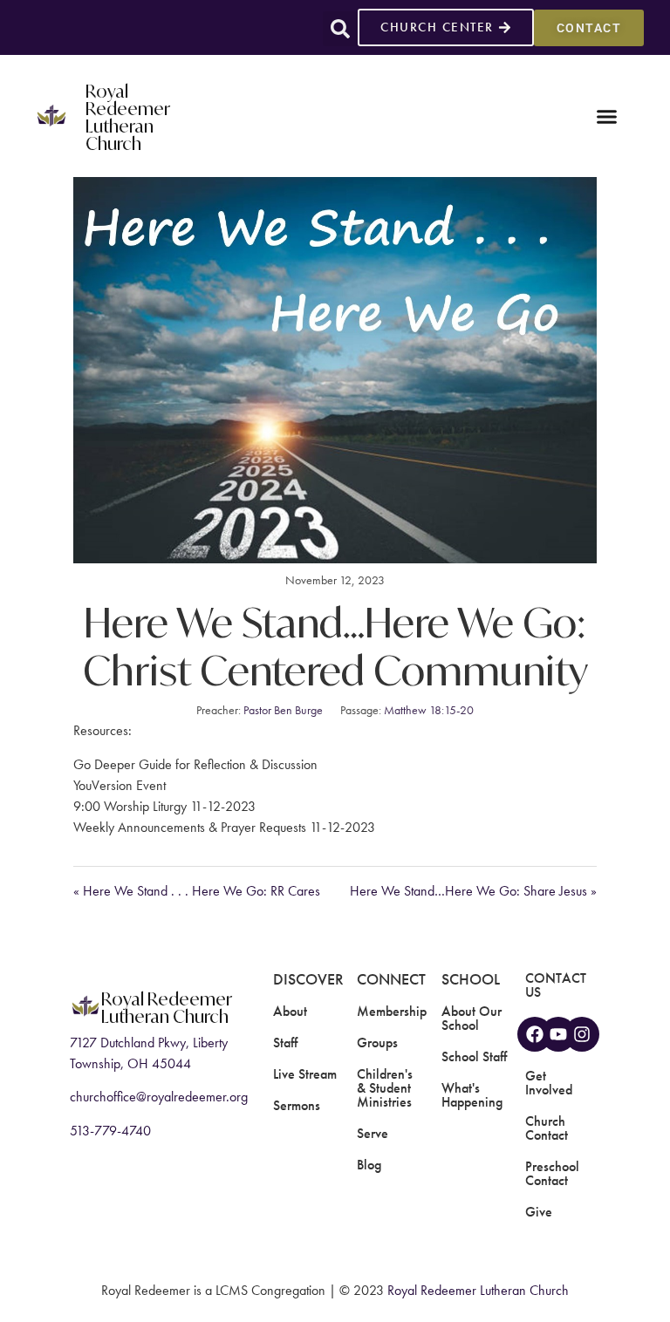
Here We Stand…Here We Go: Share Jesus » (473, 891)
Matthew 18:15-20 (429, 710)
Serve (372, 1133)
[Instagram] (581, 1034)
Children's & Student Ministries (385, 1088)
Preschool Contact (552, 1173)
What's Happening (471, 1095)
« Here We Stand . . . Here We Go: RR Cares (196, 891)
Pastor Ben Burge (283, 710)
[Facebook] (534, 1034)
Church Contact (546, 1128)
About (290, 1011)
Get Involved (548, 1082)
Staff (285, 1042)
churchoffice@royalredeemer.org (159, 1096)
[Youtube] (558, 1034)
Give (538, 1212)
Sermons (296, 1105)
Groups (377, 1042)
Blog (369, 1164)
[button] (340, 28)
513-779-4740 (110, 1130)
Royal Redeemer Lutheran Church (127, 116)
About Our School (471, 1018)
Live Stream (305, 1074)
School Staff (474, 1056)
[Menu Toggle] (607, 116)
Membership (392, 1011)
